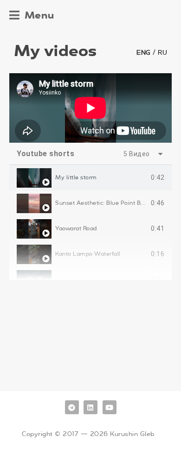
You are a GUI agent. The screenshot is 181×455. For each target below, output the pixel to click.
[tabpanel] (90, 108)
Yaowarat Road (76, 228)
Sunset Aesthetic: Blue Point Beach (104, 203)
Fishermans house (81, 279)
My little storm (76, 177)
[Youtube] (109, 407)
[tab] (90, 177)
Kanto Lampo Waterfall (88, 254)
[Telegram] (72, 407)
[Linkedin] (90, 407)
